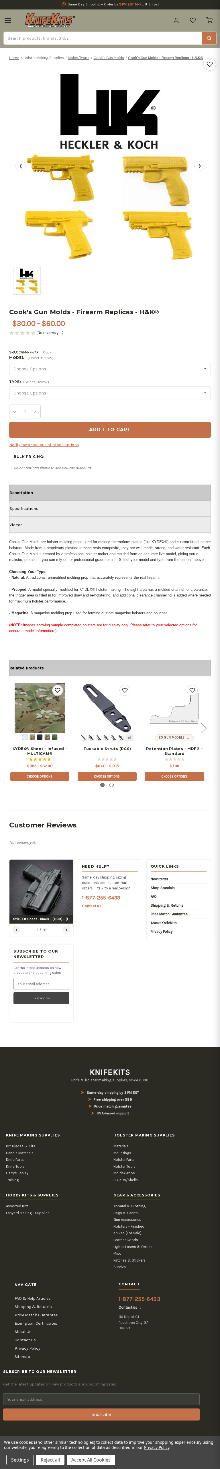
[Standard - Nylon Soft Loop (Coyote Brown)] (98, 738)
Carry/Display (17, 1173)
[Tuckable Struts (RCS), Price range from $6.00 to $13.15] (107, 708)
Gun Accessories (127, 1219)
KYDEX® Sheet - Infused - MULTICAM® (40, 751)
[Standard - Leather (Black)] (121, 738)
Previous (10, 728)
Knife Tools (15, 1166)
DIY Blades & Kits (20, 1146)
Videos (16, 524)
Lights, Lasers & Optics (132, 1247)
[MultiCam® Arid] (32, 737)
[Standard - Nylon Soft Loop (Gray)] (106, 738)
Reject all (50, 1460)
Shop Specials (163, 888)
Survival (120, 1267)
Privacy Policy (161, 931)
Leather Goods (125, 1240)
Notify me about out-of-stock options (44, 444)
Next (203, 728)
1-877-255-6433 (101, 898)
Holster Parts (124, 1159)
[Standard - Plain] (84, 738)
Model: (31, 357)
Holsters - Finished (128, 1226)
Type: (29, 382)
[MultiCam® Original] (47, 737)
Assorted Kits (17, 1206)
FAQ (154, 896)
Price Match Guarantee (169, 914)
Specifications (23, 508)
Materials (121, 1146)
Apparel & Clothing (129, 1206)
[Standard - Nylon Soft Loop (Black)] (91, 738)
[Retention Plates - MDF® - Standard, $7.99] (174, 708)
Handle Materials (20, 1153)
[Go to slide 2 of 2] (111, 785)
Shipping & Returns (167, 905)
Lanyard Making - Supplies (28, 1213)
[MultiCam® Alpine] (25, 737)
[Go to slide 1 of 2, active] (102, 785)
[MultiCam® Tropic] (55, 737)
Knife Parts (15, 1159)
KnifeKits (110, 1072)
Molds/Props (124, 1173)
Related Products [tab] (26, 668)
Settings (20, 1460)
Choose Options (40, 776)
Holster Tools (124, 1166)
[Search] (209, 38)
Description (21, 492)
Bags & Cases (125, 1213)
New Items (159, 879)
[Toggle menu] (7, 20)
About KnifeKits (164, 923)
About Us (23, 1331)
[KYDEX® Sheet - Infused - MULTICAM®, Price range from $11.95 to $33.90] (40, 708)
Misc (117, 1253)
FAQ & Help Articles (33, 1298)
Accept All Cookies (91, 1460)
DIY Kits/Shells (125, 1180)
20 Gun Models (172, 737)
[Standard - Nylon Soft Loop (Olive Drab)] (113, 738)
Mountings (122, 1153)
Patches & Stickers (129, 1260)
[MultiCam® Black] (40, 737)
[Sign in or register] (176, 20)
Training (12, 1180)
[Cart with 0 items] (209, 20)
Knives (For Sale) (127, 1233)
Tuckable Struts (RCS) (107, 748)
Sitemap (22, 1356)
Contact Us (25, 1340)
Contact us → (94, 906)
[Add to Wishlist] (209, 64)
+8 (129, 738)
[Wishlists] (193, 20)
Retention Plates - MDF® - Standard (174, 751)
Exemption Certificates (36, 1323)
